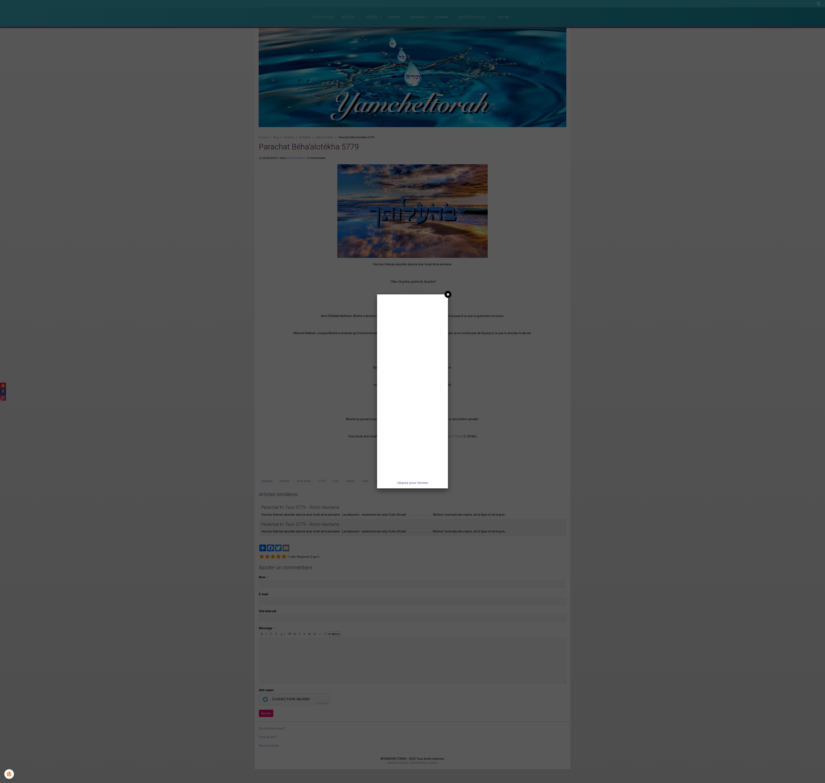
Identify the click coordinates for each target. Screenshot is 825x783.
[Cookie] (9, 774)
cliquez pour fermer (412, 483)
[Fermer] (448, 294)
